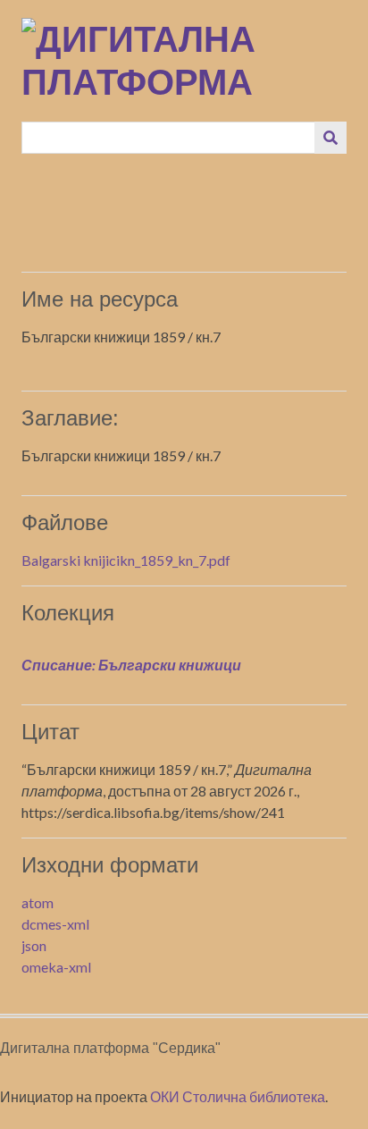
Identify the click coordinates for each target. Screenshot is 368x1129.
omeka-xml (56, 966)
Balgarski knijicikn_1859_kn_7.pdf (125, 560)
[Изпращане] (330, 138)
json (33, 945)
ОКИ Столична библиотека (237, 1096)
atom (37, 902)
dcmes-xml (55, 923)
